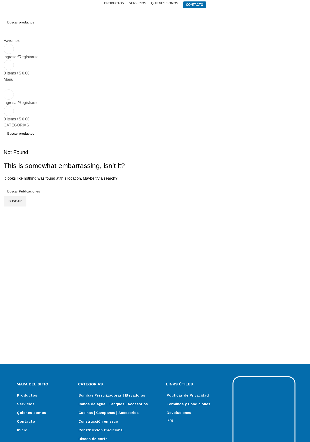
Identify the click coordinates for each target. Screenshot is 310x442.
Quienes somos (31, 413)
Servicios (26, 404)
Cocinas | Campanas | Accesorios (108, 413)
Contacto (26, 421)
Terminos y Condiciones (188, 404)
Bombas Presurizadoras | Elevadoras (111, 395)
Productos (27, 395)
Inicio (22, 430)
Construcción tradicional (101, 430)
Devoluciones (179, 413)
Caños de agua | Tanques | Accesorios (113, 404)
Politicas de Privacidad (188, 395)
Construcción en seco (98, 421)
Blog (170, 420)
